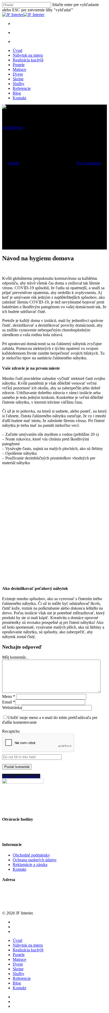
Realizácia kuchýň (28, 60)
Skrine (18, 79)
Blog (17, 93)
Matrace (19, 69)
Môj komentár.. (15, 657)
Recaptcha (11, 731)
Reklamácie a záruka (30, 864)
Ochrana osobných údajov (35, 860)
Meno (8, 696)
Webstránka (12, 707)
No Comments (88, 163)
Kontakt (19, 98)
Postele (19, 64)
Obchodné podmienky (31, 855)
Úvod (17, 50)
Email (8, 702)
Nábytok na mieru (28, 55)
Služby (18, 83)
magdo (14, 163)
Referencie (22, 88)
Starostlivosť (12, 127)
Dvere (18, 74)
